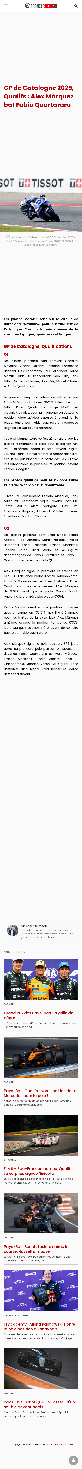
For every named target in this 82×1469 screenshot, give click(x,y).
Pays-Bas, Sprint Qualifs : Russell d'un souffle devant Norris (39, 1404)
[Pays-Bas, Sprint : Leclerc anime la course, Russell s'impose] (41, 1213)
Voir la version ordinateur (60, 1444)
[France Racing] (41, 5)
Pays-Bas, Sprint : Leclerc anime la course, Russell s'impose (36, 1249)
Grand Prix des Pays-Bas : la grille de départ (38, 1015)
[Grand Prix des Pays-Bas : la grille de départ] (41, 979)
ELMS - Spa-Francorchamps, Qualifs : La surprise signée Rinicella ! (39, 1171)
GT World (10, 1159)
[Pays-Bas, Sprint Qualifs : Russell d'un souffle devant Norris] (41, 1368)
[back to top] (73, 1460)
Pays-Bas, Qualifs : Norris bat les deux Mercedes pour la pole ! (40, 1093)
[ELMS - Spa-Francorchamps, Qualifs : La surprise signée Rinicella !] (41, 1135)
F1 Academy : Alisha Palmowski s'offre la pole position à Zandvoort (39, 1327)
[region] (41, 44)
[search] (76, 6)
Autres (8, 1315)
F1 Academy (22, 1315)
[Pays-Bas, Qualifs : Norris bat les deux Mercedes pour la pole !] (41, 1057)
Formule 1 (10, 1004)
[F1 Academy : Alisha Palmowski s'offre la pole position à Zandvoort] (41, 1290)
